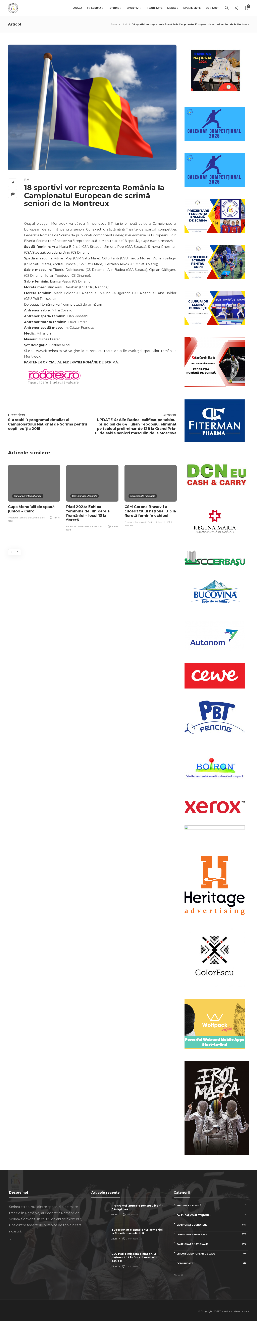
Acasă (77, 7)
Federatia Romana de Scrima (23, 517)
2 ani (42, 517)
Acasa (114, 24)
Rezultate (154, 7)
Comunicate (211, 1263)
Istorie (114, 7)
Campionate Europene (211, 1224)
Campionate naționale (142, 496)
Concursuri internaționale (28, 496)
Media (171, 7)
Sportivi (133, 7)
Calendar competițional (211, 1215)
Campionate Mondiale (84, 496)
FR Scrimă (94, 7)
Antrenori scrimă (211, 1205)
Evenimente (192, 7)
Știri (124, 24)
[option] (34, 494)
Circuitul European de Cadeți (211, 1253)
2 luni (159, 522)
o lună (114, 1214)
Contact (212, 7)
